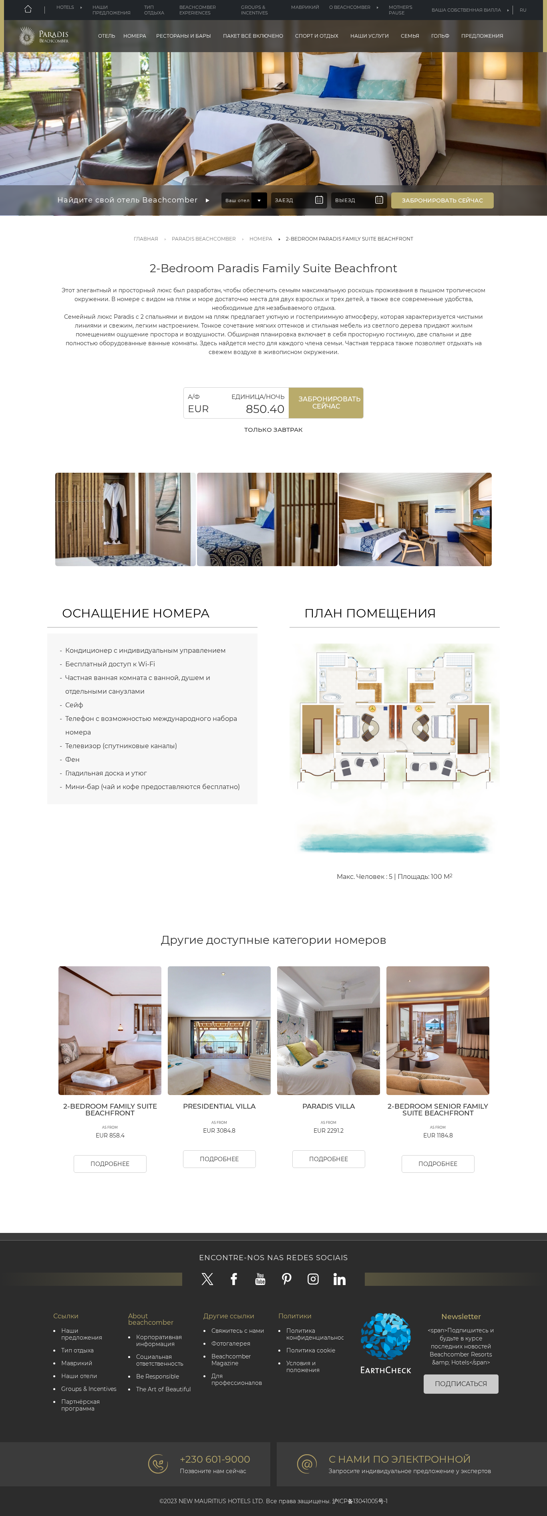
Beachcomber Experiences (197, 10)
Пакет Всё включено (253, 36)
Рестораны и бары (183, 36)
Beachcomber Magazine (231, 1360)
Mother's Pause (400, 10)
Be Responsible (157, 1376)
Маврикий (305, 7)
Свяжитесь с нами (237, 1331)
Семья (410, 36)
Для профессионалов (236, 1379)
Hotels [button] (65, 7)
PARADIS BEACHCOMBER (204, 239)
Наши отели (79, 1376)
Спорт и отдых (316, 36)
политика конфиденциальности (315, 1334)
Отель (106, 36)
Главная (146, 239)
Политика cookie (310, 1350)
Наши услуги (369, 36)
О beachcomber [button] (349, 7)
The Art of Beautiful (163, 1389)
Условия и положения (303, 1367)
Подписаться (461, 1384)
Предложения (482, 36)
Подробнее (109, 1164)
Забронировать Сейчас (329, 402)
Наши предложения (112, 10)
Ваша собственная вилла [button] (466, 10)
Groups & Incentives (254, 10)
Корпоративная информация (159, 1341)
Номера (134, 36)
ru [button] (523, 10)
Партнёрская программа (80, 1405)
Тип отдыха (154, 10)
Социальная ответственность (159, 1360)
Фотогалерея (230, 1343)
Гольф (440, 36)
